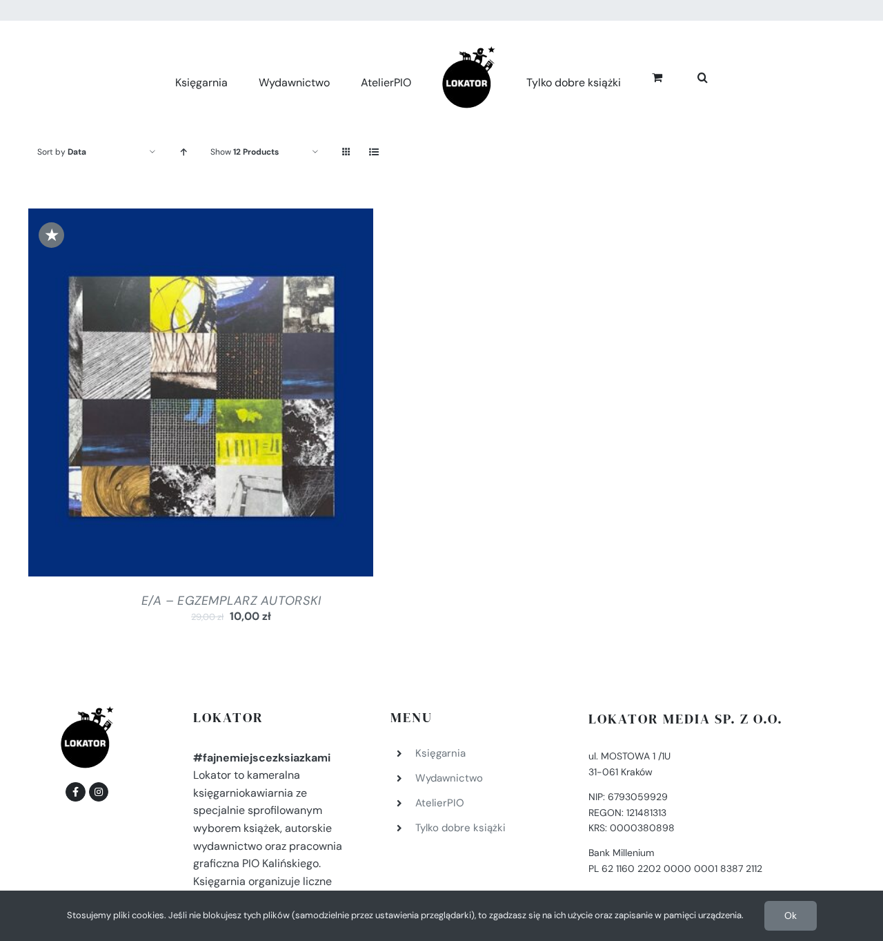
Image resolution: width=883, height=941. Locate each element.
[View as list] (373, 152)
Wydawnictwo (449, 778)
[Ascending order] (183, 152)
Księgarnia (440, 753)
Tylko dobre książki (460, 828)
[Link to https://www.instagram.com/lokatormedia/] (98, 792)
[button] (687, 75)
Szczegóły (256, 395)
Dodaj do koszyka (163, 395)
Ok (790, 915)
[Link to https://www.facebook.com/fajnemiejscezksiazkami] (75, 792)
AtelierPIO (439, 803)
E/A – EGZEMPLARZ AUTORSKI (231, 600)
